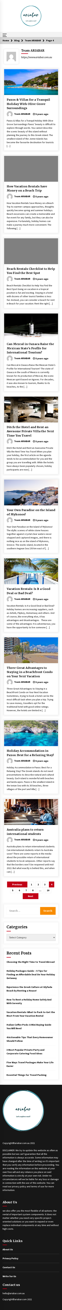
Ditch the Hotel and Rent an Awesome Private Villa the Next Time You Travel (30, 431)
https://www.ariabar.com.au (36, 57)
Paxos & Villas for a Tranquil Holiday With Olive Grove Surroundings (28, 104)
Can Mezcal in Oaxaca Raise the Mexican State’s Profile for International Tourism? (30, 348)
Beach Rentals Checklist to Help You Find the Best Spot (31, 271)
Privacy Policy (10, 1258)
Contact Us (9, 1267)
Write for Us (9, 1276)
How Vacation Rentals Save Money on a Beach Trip (27, 188)
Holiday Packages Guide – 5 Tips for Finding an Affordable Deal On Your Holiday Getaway (31, 974)
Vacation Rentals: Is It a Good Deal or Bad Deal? (28, 591)
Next (30, 896)
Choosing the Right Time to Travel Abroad (31, 961)
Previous (17, 884)
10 (48, 890)
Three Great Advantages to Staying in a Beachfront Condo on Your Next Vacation (30, 672)
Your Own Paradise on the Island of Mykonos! (31, 512)
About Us (8, 1249)
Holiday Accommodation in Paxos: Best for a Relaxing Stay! (30, 753)
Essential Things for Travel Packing (26, 1074)
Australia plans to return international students (25, 832)
